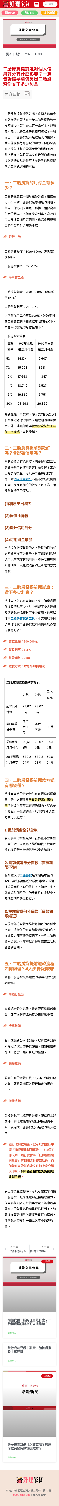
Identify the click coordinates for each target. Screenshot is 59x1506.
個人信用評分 (23, 479)
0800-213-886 (21, 1495)
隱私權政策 (39, 1495)
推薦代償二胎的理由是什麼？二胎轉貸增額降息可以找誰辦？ (29, 1322)
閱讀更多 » (12, 1333)
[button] (36, 4)
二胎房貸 (26, 875)
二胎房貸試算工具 (23, 618)
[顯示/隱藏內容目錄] (25, 93)
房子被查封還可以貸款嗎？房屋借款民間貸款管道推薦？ (29, 1446)
